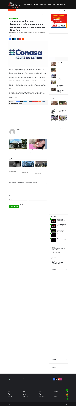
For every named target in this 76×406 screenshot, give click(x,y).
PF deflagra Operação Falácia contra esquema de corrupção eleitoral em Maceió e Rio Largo (28, 169)
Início (25, 4)
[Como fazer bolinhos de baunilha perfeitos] (53, 231)
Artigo (58, 4)
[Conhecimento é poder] (53, 226)
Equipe (55, 10)
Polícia (45, 4)
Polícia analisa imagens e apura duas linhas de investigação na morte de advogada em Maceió (54, 109)
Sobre (52, 10)
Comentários (64, 58)
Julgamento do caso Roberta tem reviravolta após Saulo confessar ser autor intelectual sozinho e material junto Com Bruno (40, 170)
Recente (52, 58)
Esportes (49, 4)
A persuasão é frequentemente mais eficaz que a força (61, 220)
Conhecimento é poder (61, 224)
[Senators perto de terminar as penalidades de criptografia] (53, 240)
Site (29, 199)
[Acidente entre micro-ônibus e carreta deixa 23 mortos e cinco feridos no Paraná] (53, 70)
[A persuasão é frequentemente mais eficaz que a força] (53, 221)
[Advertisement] (28, 116)
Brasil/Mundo (29, 4)
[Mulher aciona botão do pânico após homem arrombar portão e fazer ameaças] (53, 76)
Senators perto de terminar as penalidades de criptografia (62, 239)
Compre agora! (65, 10)
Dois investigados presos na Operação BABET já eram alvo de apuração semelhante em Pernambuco (61, 83)
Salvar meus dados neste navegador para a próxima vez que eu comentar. (22, 204)
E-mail (10, 199)
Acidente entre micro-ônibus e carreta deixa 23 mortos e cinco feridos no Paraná (62, 108)
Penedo (36, 4)
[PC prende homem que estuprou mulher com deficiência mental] (15, 164)
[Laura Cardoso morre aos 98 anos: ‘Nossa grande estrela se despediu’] (53, 89)
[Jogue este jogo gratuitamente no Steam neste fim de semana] (53, 235)
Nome (10, 195)
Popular (57, 58)
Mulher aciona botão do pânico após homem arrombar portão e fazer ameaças (28, 10)
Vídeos (56, 399)
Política (54, 4)
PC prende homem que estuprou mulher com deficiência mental (13, 169)
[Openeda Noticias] (15, 4)
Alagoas (41, 4)
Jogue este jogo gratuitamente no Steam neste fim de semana (62, 234)
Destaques (14, 14)
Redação (18, 129)
